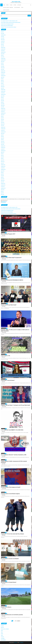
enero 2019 (2, 125)
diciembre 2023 (3, 47)
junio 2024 (2, 44)
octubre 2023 (3, 50)
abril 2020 (2, 102)
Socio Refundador (17, 7)
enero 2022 (2, 69)
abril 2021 (2, 83)
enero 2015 (2, 194)
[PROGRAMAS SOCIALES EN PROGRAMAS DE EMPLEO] (16, 270)
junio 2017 (2, 155)
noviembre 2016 (3, 166)
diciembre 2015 (3, 183)
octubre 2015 (3, 186)
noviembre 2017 (3, 147)
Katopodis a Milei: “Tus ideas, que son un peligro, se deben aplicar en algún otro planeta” (15, 330)
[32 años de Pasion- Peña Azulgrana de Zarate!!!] (16, 476)
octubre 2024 (3, 41)
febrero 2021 (2, 86)
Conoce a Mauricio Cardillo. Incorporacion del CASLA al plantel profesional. (10, 22)
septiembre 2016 (3, 169)
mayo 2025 (2, 36)
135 (15, 620)
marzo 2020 (2, 103)
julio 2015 (2, 191)
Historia (2, 633)
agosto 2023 (2, 53)
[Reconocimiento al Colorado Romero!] (16, 571)
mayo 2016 (2, 175)
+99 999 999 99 (4, 202)
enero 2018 (2, 144)
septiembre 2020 (3, 94)
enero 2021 (2, 88)
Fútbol (22, 7)
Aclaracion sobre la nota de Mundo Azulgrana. (7, 25)
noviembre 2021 (3, 72)
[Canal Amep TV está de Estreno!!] (16, 369)
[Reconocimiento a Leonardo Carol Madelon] (16, 547)
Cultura (2, 630)
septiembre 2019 (3, 113)
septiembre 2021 (3, 75)
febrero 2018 (2, 142)
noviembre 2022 (3, 58)
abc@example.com (4, 201)
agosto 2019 (2, 114)
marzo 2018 (2, 141)
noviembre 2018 (3, 128)
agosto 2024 (2, 42)
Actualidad (2, 625)
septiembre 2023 (3, 52)
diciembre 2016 (3, 164)
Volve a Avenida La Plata (16, 1)
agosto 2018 (2, 133)
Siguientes (18, 620)
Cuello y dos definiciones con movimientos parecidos (12, 614)
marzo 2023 (2, 56)
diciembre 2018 (3, 127)
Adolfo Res (3, 381)
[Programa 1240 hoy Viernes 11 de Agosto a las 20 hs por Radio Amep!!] (16, 394)
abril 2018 (2, 139)
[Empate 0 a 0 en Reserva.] (16, 596)
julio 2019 (2, 116)
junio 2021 (2, 80)
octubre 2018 (3, 130)
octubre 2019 (3, 111)
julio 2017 (2, 153)
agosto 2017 (2, 152)
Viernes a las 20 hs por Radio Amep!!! (8, 304)
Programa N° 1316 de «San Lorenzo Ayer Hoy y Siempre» (8, 27)
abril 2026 (2, 31)
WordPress (15, 642)
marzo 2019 (2, 122)
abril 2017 (2, 158)
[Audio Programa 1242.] (16, 344)
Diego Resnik (3, 235)
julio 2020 (2, 97)
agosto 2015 (2, 189)
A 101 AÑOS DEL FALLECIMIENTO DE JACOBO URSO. (12, 430)
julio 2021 (2, 78)
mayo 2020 (2, 100)
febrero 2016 (2, 180)
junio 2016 (2, 174)
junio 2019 (2, 117)
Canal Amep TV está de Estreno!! (7, 380)
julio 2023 (2, 55)
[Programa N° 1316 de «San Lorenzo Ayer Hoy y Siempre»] (16, 515)
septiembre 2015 (3, 188)
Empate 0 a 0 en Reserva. (6, 607)
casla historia (4, 281)
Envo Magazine (21, 642)
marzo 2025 (2, 38)
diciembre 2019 (3, 108)
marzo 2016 (2, 178)
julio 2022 (2, 63)
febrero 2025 (2, 39)
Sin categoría (2, 638)
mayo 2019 (2, 119)
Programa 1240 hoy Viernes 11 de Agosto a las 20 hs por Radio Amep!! (15, 405)
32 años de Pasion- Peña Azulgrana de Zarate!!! (7, 210)
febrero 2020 (2, 105)
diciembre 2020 (3, 89)
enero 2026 (2, 33)
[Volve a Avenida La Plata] (1, 5)
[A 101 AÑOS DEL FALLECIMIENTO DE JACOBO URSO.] (16, 419)
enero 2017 (2, 163)
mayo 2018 (2, 138)
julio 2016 (2, 172)
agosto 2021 (2, 77)
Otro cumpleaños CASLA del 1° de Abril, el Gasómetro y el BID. (9, 20)
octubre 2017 (3, 149)
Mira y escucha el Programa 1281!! (8, 234)
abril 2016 (2, 177)
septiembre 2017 (3, 150)
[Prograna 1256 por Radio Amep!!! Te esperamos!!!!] (16, 246)
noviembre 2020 (3, 91)
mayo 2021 (2, 81)
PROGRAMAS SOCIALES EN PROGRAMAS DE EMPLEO (12, 280)
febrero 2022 (2, 67)
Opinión (2, 635)
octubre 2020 (3, 92)
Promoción (2, 636)
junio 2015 (2, 192)
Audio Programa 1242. (5, 355)
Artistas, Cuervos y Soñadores (8, 7)
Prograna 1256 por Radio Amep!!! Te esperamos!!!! (11, 257)
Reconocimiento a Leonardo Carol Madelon (10, 558)
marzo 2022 (2, 66)
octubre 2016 (3, 167)
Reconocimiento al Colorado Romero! (8, 582)
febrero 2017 (2, 161)
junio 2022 (2, 64)
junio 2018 (2, 136)
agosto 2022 (2, 61)
